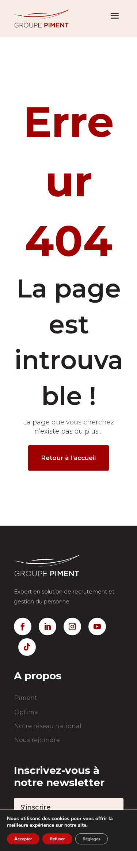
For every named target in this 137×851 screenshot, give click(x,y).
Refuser (57, 839)
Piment (25, 697)
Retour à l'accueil (68, 457)
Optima (26, 712)
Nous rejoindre (37, 740)
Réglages (91, 839)
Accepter (23, 839)
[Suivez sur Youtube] (97, 626)
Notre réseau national (47, 726)
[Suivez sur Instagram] (72, 626)
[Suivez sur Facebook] (22, 626)
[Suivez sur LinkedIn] (47, 626)
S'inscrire (35, 807)
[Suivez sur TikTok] (27, 647)
